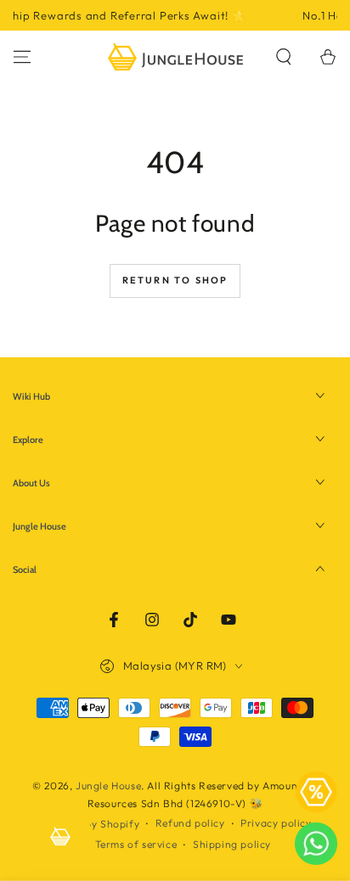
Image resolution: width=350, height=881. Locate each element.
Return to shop (175, 280)
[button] (284, 56)
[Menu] (22, 56)
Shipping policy (232, 844)
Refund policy (190, 822)
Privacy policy (275, 822)
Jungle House (108, 785)
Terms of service (136, 844)
